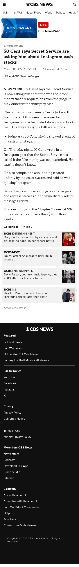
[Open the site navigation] (14, 4)
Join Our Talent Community (21, 507)
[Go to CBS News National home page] (39, 4)
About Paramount (15, 495)
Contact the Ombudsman (20, 525)
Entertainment (13, 45)
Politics (60, 12)
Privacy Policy (12, 412)
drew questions (33, 99)
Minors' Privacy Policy (17, 436)
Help (7, 513)
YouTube (9, 377)
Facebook (10, 383)
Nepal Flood (33, 12)
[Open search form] (74, 4)
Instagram (10, 389)
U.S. (5, 12)
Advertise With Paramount (20, 501)
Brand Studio (12, 472)
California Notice (14, 418)
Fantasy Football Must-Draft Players (26, 360)
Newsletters (11, 454)
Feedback (10, 519)
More (27, 227)
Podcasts (9, 460)
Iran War (17, 12)
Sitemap (9, 478)
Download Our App (16, 466)
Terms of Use (12, 430)
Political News (13, 342)
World (48, 12)
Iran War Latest (13, 348)
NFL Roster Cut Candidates (21, 354)
